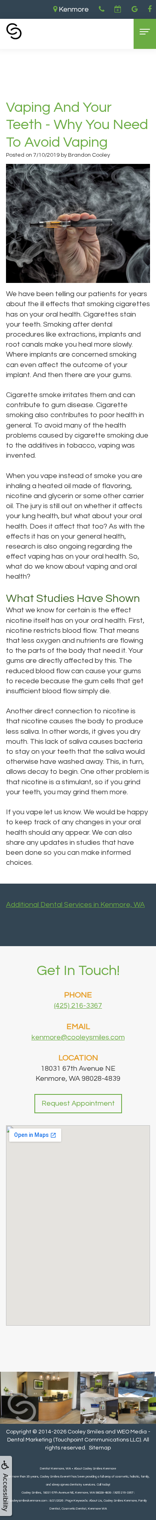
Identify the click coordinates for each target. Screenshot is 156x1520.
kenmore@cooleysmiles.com (78, 1037)
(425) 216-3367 (78, 1005)
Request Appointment (78, 1103)
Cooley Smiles (86, 1432)
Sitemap (100, 1448)
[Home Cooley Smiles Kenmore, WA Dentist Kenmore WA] (14, 31)
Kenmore (73, 9)
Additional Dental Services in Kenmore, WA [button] (75, 904)
